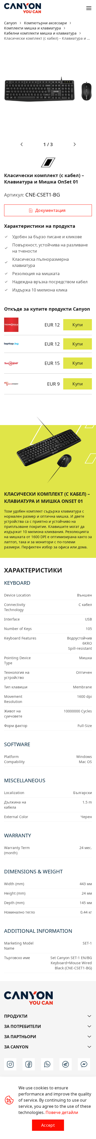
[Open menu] (89, 8)
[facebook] (29, 1064)
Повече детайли (62, 1112)
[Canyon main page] (22, 8)
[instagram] (10, 1064)
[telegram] (65, 1064)
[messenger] (84, 1064)
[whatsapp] (47, 1064)
